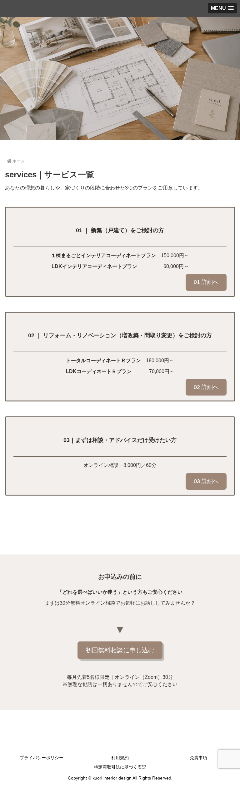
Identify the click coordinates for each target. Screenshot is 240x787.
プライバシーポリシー (41, 757)
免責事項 (198, 757)
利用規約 (120, 757)
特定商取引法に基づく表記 (120, 767)
